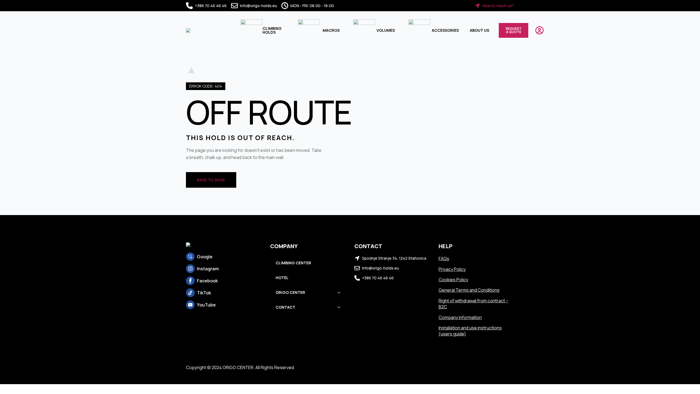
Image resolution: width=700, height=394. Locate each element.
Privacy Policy (452, 269)
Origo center (290, 292)
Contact (285, 307)
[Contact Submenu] (340, 307)
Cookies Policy (453, 280)
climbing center (293, 262)
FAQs (444, 259)
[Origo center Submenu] (340, 292)
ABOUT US (479, 30)
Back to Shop (211, 179)
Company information (460, 317)
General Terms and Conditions (469, 290)
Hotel (282, 277)
